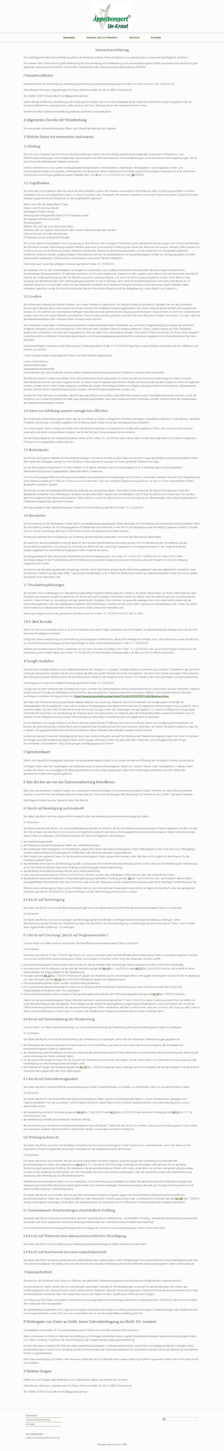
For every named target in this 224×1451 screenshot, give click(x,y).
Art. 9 (138, 968)
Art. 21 (47, 975)
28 (133, 174)
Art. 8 (156, 994)
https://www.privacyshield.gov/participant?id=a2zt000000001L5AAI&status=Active (121, 696)
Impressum (32, 1415)
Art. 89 (179, 1198)
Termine (134, 37)
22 (129, 878)
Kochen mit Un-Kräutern (102, 37)
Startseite (69, 37)
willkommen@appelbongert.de (43, 1437)
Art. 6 (106, 968)
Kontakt (156, 37)
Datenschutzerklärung (38, 1419)
